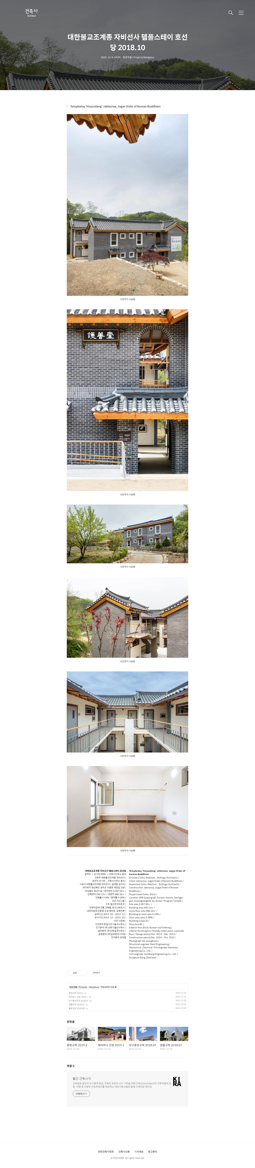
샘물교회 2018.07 (77, 1004)
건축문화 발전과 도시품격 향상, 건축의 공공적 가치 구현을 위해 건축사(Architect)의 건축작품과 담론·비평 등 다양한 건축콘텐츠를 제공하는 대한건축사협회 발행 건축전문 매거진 (122, 1084)
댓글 (70, 1066)
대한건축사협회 (106, 1151)
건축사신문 (124, 1151)
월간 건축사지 (82, 1079)
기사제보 (138, 1151)
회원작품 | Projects (78, 987)
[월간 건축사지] (31, 13)
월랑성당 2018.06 (77, 1008)
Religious (94, 987)
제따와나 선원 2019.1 (78, 996)
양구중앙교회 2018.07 (78, 1000)
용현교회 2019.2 (76, 993)
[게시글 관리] (84, 972)
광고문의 (152, 1151)
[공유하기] (80, 972)
